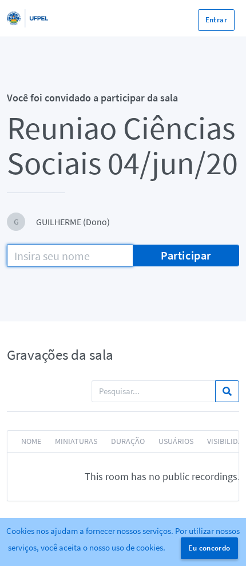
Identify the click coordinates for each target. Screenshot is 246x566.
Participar (186, 255)
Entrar (216, 20)
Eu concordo (209, 548)
